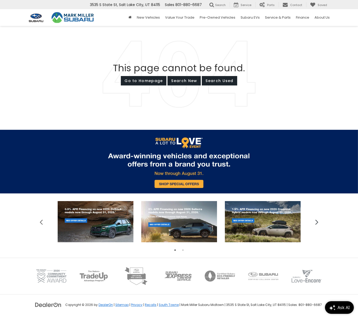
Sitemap (122, 305)
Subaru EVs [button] (250, 17)
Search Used (219, 80)
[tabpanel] (95, 221)
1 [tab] (175, 250)
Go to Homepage (143, 80)
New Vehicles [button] (148, 17)
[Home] (130, 17)
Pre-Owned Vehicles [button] (217, 17)
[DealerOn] (48, 304)
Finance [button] (302, 17)
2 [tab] (183, 250)
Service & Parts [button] (278, 17)
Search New (184, 80)
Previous (41, 221)
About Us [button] (322, 17)
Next (316, 221)
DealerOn (106, 305)
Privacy (137, 305)
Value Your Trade (179, 17)
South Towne (169, 305)
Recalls (150, 305)
